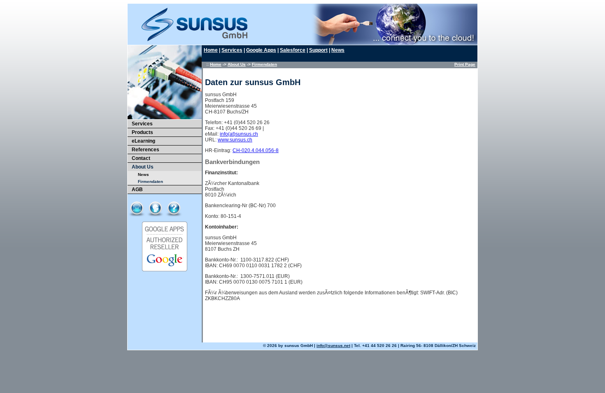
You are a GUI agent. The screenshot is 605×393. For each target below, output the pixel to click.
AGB (137, 189)
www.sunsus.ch (235, 140)
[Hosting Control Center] (155, 208)
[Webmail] (137, 208)
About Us (143, 167)
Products (142, 132)
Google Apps (261, 50)
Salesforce (292, 50)
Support (318, 50)
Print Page (464, 64)
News (143, 174)
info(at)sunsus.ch (239, 134)
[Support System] (174, 208)
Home (211, 50)
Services (142, 124)
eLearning (143, 141)
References (145, 150)
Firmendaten (264, 64)
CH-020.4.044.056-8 (256, 150)
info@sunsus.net (333, 345)
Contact (141, 158)
